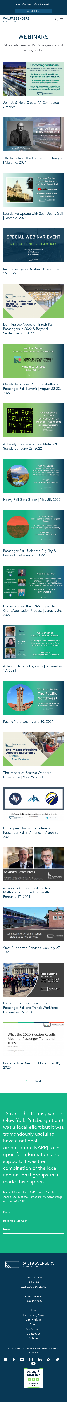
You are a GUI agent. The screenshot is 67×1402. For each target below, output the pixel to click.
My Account (33, 1329)
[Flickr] (22, 1359)
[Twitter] (57, 1359)
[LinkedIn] (40, 1359)
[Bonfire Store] (5, 1359)
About (33, 1324)
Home (33, 1310)
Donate (7, 1212)
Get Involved (33, 1319)
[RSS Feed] (49, 1359)
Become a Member (15, 1220)
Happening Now (33, 1315)
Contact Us (34, 1333)
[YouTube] (33, 1363)
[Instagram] (31, 1359)
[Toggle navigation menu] (61, 20)
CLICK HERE (33, 11)
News (6, 1229)
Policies (33, 1338)
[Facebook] (14, 1359)
